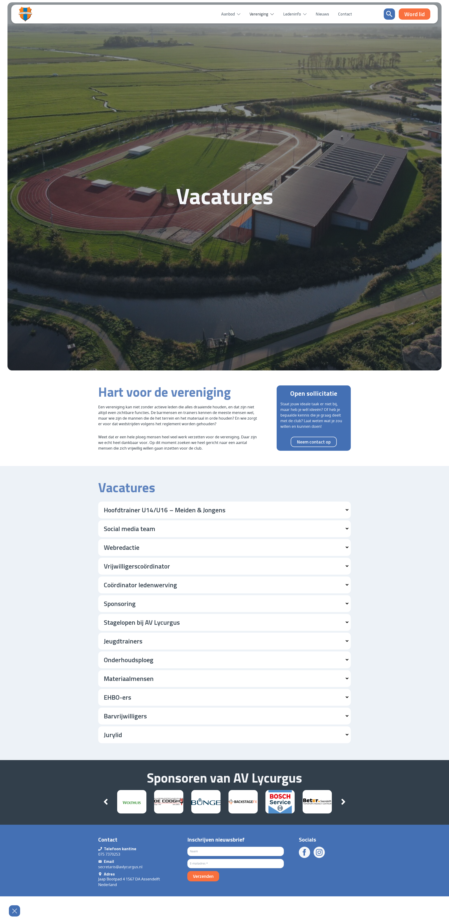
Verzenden (203, 876)
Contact (345, 14)
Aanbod (228, 14)
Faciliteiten (312, 915)
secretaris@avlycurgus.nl (120, 866)
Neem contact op (314, 441)
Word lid (422, 911)
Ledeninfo (292, 14)
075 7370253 (109, 854)
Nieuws (322, 14)
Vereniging (259, 14)
